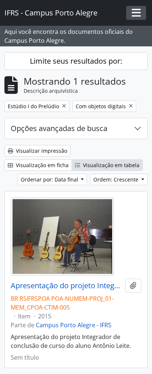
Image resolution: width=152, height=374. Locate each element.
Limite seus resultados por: (76, 61)
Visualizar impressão (40, 150)
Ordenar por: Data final (50, 179)
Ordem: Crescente (116, 179)
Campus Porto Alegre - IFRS (73, 325)
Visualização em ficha (41, 165)
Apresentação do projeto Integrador (66, 285)
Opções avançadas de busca (59, 128)
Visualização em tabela (110, 165)
